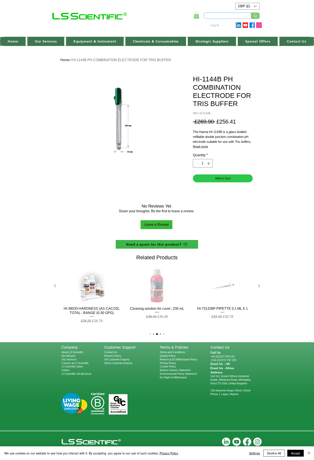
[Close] (308, 453)
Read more (200, 146)
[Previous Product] (54, 285)
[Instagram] (259, 25)
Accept (295, 453)
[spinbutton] (203, 163)
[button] (247, 6)
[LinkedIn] (226, 442)
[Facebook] (252, 25)
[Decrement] (197, 163)
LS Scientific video (72, 366)
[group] (157, 298)
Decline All (274, 453)
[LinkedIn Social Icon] (238, 25)
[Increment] (209, 163)
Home (65, 60)
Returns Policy (112, 355)
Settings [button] (254, 453)
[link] (196, 15)
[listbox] (247, 6)
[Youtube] (245, 25)
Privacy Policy (168, 363)
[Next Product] (259, 285)
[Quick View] (91, 286)
